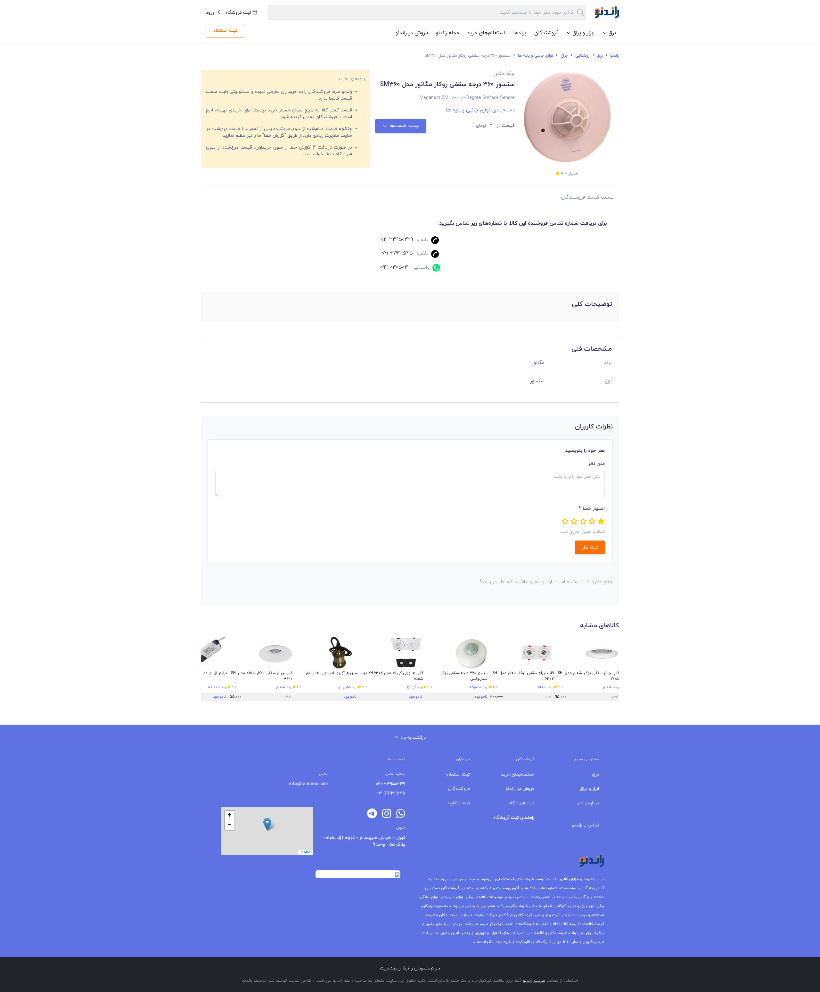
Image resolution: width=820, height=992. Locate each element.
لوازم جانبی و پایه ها (535, 56)
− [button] (229, 825)
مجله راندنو (447, 33)
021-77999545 (397, 253)
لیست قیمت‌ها (405, 126)
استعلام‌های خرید (486, 33)
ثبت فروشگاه (239, 13)
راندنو (614, 56)
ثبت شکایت (458, 803)
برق (599, 56)
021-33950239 (397, 239)
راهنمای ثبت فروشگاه (513, 818)
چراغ (563, 56)
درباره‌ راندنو (588, 803)
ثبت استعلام (224, 31)
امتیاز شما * (591, 508)
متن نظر (596, 464)
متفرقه (475, 687)
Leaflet (305, 852)
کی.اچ (411, 687)
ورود (211, 13)
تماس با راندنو (585, 825)
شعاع (607, 687)
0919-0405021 (394, 267)
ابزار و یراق (589, 789)
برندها (519, 33)
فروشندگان (546, 33)
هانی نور (343, 687)
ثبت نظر (590, 547)
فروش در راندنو (412, 33)
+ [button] (229, 815)
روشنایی (582, 56)
